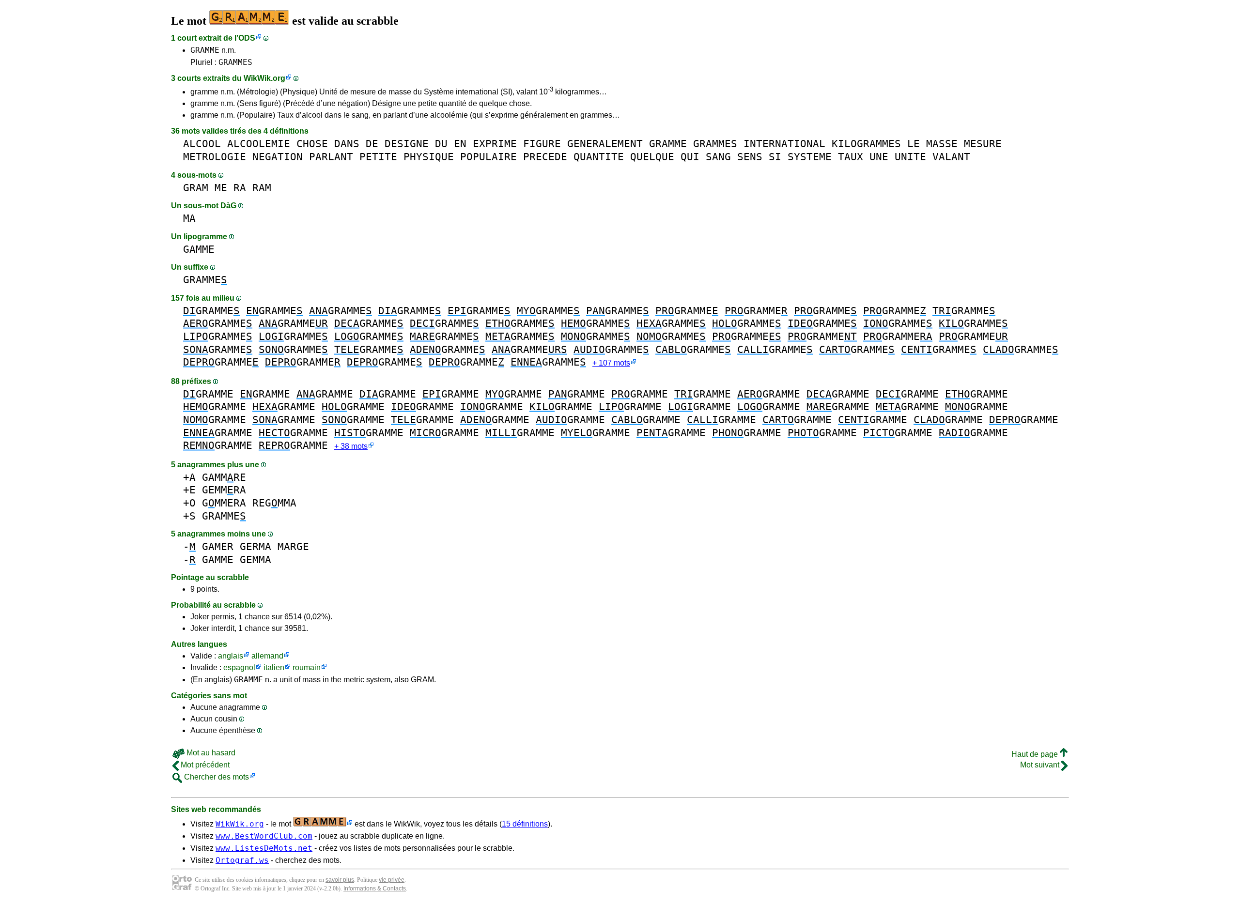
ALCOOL (202, 144)
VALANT (951, 157)
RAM (261, 188)
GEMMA (255, 559)
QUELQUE (652, 157)
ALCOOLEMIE (258, 144)
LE (913, 144)
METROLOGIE (214, 157)
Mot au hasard (210, 753)
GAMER (217, 546)
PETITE (378, 157)
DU (441, 144)
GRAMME (204, 50)
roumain (307, 667)
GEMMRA (224, 490)
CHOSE (312, 144)
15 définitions (525, 824)
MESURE (983, 144)
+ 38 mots (351, 446)
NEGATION (277, 157)
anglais (230, 656)
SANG (718, 157)
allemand (267, 656)
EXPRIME (495, 144)
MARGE (293, 546)
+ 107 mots (611, 363)
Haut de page (1035, 754)
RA (239, 188)
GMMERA (224, 503)
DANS (346, 144)
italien (274, 667)
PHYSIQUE (428, 157)
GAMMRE (224, 477)
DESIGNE (407, 144)
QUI (690, 157)
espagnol (239, 667)
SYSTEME (810, 157)
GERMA (255, 546)
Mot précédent (204, 765)
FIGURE (542, 144)
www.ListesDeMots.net (264, 848)
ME (221, 188)
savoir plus (340, 879)
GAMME (199, 249)
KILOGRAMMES (866, 144)
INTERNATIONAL (784, 144)
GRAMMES (235, 62)
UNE (878, 157)
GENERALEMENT (605, 144)
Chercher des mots (215, 777)
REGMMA (274, 503)
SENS (749, 157)
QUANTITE (599, 157)
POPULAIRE (488, 157)
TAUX (850, 157)
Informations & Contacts (374, 888)
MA (189, 218)
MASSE (942, 144)
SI (775, 157)
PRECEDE (545, 157)
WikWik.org (264, 78)
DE (372, 144)
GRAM (195, 188)
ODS (246, 38)
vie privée (391, 879)
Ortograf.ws (242, 860)
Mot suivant (1040, 765)
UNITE (910, 157)
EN (460, 144)
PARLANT (331, 157)
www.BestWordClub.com (264, 836)
